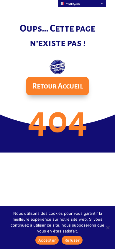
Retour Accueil (57, 86)
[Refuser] (108, 227)
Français (72, 3)
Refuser (72, 240)
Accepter (47, 240)
